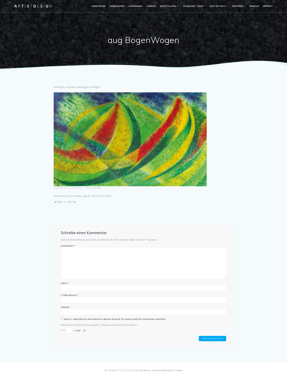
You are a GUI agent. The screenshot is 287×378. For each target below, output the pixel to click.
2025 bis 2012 (217, 6)
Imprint (268, 6)
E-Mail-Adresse (69, 295)
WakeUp (254, 6)
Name (65, 283)
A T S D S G (33, 6)
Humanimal (136, 6)
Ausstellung (168, 6)
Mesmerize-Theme (172, 370)
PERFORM (237, 6)
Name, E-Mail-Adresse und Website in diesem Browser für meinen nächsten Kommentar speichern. (115, 318)
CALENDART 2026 (193, 6)
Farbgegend (117, 6)
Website (65, 307)
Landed (151, 6)
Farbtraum (98, 6)
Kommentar (68, 245)
